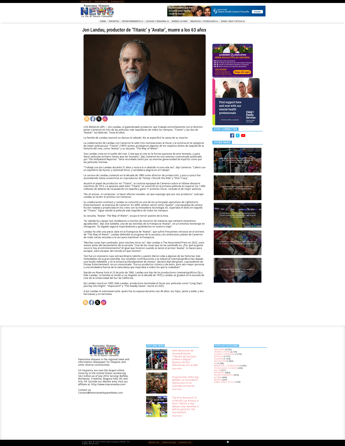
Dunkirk (218, 358)
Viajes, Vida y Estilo (232, 21)
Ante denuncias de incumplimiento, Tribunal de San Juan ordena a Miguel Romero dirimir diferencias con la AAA (185, 358)
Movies (218, 379)
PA (215, 363)
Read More (177, 369)
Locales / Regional (156, 21)
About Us (86, 1)
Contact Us (117, 1)
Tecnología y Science (225, 368)
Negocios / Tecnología (203, 21)
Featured (219, 349)
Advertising (101, 1)
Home (103, 21)
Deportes (114, 21)
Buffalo (218, 356)
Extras (217, 377)
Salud (217, 370)
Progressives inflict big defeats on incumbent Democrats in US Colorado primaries (185, 381)
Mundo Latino (179, 21)
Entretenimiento (131, 21)
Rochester (220, 361)
